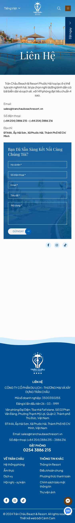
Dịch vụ (8, 476)
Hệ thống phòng (14, 464)
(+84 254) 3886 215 (15, 120)
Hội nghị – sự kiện (14, 482)
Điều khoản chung (51, 470)
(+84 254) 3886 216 (41, 120)
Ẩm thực (9, 470)
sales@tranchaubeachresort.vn (23, 108)
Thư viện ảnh (47, 492)
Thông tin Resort (50, 464)
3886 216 (60, 439)
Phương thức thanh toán (55, 476)
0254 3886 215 (37, 449)
